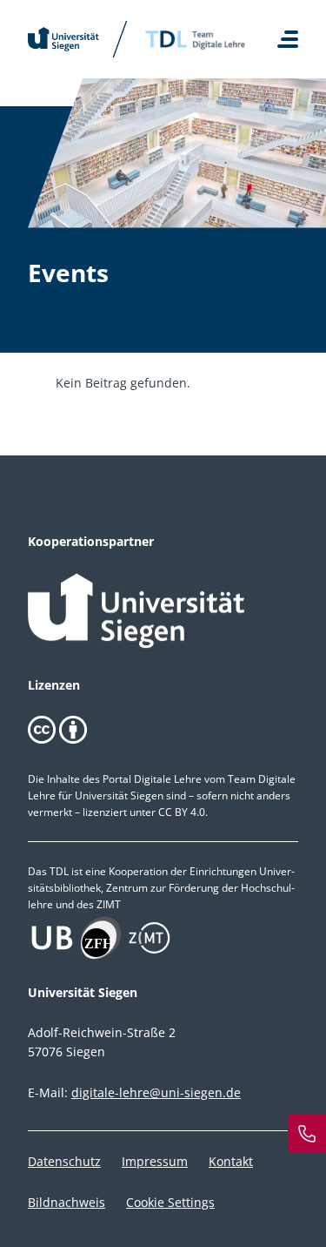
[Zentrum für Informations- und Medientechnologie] (163, 937)
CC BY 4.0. (183, 812)
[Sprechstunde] (307, 1134)
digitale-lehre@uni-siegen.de (156, 1092)
